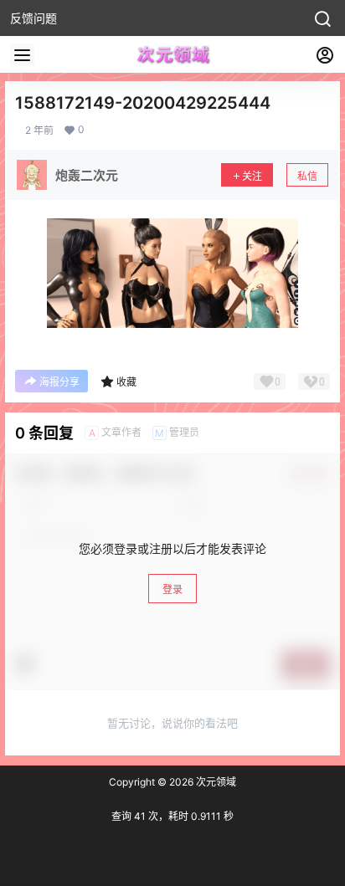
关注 (252, 176)
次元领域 (214, 782)
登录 (172, 589)
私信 (307, 176)
